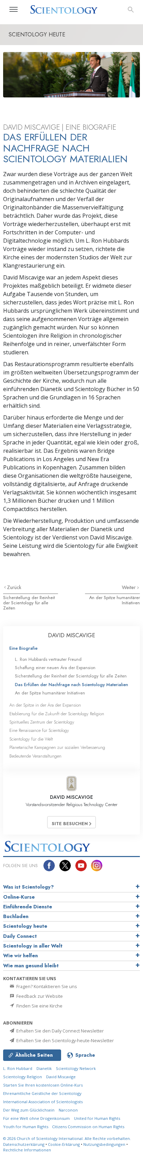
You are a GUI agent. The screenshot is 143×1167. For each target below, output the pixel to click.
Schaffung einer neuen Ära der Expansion (55, 667)
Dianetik (44, 1068)
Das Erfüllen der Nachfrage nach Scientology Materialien (71, 684)
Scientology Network (76, 1068)
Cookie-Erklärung (64, 1144)
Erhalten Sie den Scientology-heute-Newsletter (64, 1040)
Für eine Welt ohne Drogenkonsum (36, 1118)
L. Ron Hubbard (17, 1068)
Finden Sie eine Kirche (38, 1006)
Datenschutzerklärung (23, 1144)
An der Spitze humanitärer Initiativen (114, 600)
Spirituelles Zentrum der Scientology (41, 722)
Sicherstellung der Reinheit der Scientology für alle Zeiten (29, 603)
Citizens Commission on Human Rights (88, 1126)
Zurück (14, 587)
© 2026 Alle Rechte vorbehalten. (67, 1138)
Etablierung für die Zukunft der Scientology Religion (56, 713)
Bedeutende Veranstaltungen (35, 756)
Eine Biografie (23, 648)
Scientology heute (25, 926)
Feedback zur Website (39, 996)
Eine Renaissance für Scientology (39, 730)
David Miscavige (61, 1076)
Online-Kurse (19, 896)
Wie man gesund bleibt (31, 965)
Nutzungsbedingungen (104, 1144)
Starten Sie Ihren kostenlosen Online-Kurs (43, 1085)
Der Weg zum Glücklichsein (28, 1110)
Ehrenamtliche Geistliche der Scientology (42, 1093)
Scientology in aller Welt (32, 945)
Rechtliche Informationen (27, 1149)
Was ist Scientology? (28, 886)
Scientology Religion (22, 1076)
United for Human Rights (97, 1118)
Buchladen (15, 916)
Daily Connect (20, 936)
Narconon (68, 1110)
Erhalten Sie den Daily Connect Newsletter (59, 1031)
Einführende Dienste (27, 906)
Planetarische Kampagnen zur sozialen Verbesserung (57, 747)
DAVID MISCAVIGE (71, 635)
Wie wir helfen (20, 955)
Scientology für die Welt (31, 739)
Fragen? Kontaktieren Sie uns (46, 986)
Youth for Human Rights (26, 1126)
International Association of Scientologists (43, 1101)
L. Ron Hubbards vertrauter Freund (48, 659)
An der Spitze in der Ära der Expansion (45, 705)
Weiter (129, 587)
